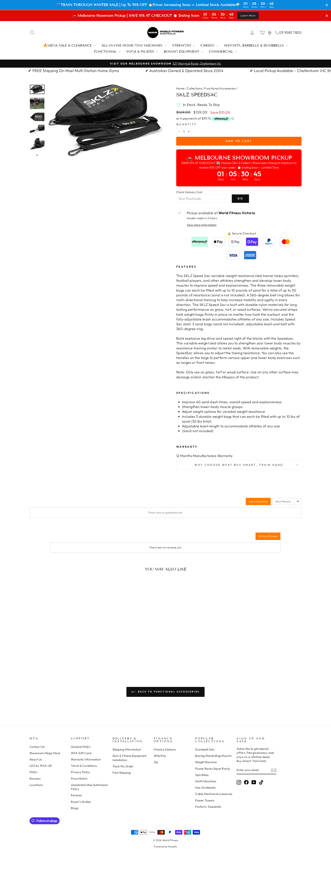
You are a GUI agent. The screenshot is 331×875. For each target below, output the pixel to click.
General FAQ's (80, 747)
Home (180, 88)
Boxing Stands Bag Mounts (213, 756)
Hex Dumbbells (205, 787)
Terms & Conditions (84, 766)
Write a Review (268, 536)
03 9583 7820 (290, 32)
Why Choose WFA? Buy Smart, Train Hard (238, 465)
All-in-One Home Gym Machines (133, 45)
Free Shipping (121, 772)
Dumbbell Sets (204, 749)
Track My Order (123, 766)
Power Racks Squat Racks (212, 768)
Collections (194, 88)
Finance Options (165, 749)
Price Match (79, 778)
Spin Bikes (202, 775)
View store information (202, 225)
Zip (156, 762)
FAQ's (33, 772)
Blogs (74, 808)
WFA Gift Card (81, 753)
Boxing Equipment (182, 52)
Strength (182, 45)
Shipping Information (126, 749)
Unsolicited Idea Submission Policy (89, 787)
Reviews (34, 778)
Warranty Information (86, 759)
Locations (36, 785)
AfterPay (160, 756)
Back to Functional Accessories (168, 691)
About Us (35, 759)
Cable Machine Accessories (213, 794)
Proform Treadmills (208, 807)
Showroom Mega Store (44, 753)
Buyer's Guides (81, 802)
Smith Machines (205, 781)
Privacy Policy (80, 772)
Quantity (186, 124)
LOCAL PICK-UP (40, 766)
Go (240, 198)
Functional (106, 52)
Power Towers (204, 800)
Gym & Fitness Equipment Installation (129, 758)
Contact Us (37, 747)
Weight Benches (206, 762)
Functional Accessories (219, 88)
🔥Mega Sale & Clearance (68, 45)
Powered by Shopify (165, 846)
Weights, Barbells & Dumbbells (254, 45)
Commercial (221, 52)
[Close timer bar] (326, 5)
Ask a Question (258, 501)
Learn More (248, 15)
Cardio (208, 45)
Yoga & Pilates (140, 52)
